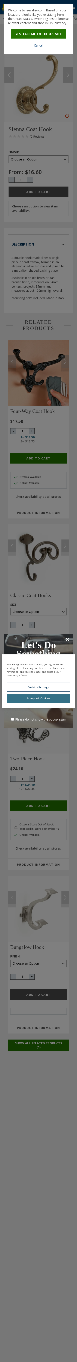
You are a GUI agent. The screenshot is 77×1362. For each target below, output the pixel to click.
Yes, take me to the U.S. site (39, 34)
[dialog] (38, 29)
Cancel (38, 45)
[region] (38, 681)
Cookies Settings (38, 687)
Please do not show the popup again (40, 719)
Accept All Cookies (38, 698)
